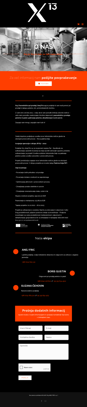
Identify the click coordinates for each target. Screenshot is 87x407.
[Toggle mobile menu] (83, 24)
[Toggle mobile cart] (78, 24)
